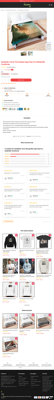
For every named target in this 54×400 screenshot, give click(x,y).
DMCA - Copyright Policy (23, 381)
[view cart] (51, 5)
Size (2, 71)
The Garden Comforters (23, 10)
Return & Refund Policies (36, 381)
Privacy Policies (22, 379)
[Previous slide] (3, 31)
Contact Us (33, 383)
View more (27, 305)
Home (2, 10)
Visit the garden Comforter (8, 353)
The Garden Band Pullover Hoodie (26, 298)
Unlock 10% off (3, 394)
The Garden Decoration (10, 10)
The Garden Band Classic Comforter (10, 330)
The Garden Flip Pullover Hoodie (9, 298)
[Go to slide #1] (23, 53)
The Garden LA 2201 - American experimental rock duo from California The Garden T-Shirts (42, 252)
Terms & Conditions (22, 378)
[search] (49, 5)
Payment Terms (34, 379)
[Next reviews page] (50, 221)
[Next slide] (51, 31)
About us (20, 376)
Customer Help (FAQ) (35, 385)
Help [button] (51, 398)
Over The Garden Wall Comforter (42, 330)
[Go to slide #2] (30, 53)
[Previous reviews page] (44, 221)
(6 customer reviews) (11, 67)
